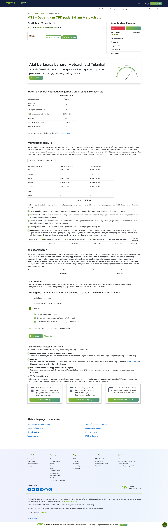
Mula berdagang (70, 37)
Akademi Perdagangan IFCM (126, 466)
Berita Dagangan (100, 466)
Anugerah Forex (31, 461)
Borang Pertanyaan (32, 463)
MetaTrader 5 (76, 463)
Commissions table (64, 133)
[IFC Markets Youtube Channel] (46, 489)
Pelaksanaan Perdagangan (57, 480)
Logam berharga (55, 461)
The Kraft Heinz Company (95, 424)
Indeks (52, 463)
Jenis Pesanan (54, 478)
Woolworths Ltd (33, 436)
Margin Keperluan (55, 475)
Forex (51, 459)
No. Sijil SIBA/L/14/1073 (69, 501)
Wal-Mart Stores (91, 432)
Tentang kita (31, 459)
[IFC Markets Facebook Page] (29, 489)
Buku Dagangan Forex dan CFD (127, 461)
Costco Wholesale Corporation (39, 424)
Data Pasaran (99, 461)
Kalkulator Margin (44, 400)
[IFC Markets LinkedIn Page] (42, 489)
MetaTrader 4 (76, 461)
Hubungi (29, 466)
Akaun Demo (49, 336)
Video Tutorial (122, 459)
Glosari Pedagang (123, 463)
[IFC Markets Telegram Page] (50, 489)
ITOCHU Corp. (90, 436)
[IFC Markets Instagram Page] (33, 489)
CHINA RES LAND (34, 428)
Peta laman (43, 512)
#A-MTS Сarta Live (53, 37)
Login (147, 3)
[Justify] (135, 3)
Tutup (124, 525)
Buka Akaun (132, 362)
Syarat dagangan (55, 470)
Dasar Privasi (32, 518)
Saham (52, 466)
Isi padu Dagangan (55, 473)
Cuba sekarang (36, 78)
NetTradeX (76, 459)
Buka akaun (157, 3)
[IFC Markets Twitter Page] (37, 489)
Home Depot (32, 432)
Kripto (51, 468)
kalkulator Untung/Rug (84, 400)
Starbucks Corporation (94, 428)
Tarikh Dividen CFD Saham (123, 400)
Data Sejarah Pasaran (101, 463)
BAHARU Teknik (99, 459)
